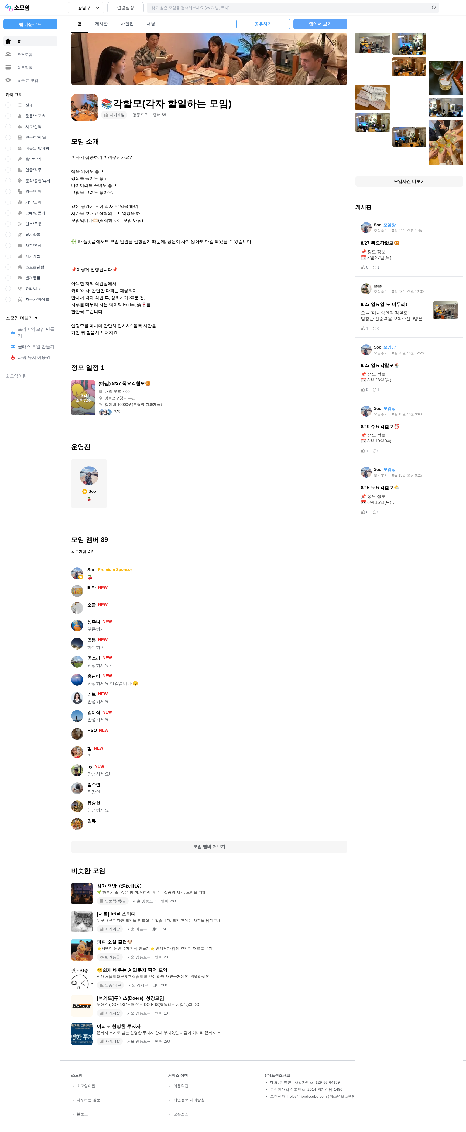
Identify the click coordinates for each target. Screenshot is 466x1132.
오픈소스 (181, 1114)
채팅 (151, 23)
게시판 (101, 23)
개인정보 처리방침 (189, 1100)
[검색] (434, 8)
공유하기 (263, 24)
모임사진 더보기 (409, 181)
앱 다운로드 (30, 24)
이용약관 (181, 1086)
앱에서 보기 (320, 24)
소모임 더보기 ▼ (22, 318)
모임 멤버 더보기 (209, 846)
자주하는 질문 (88, 1100)
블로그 (82, 1114)
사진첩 (127, 23)
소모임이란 (86, 1086)
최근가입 (78, 551)
